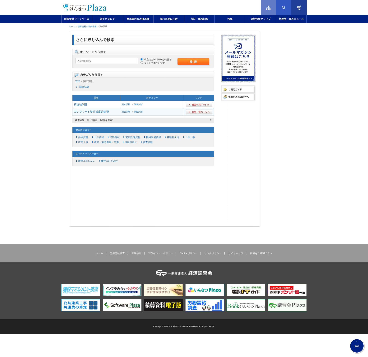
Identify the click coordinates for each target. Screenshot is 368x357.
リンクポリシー (213, 253)
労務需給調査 (117, 253)
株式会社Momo (86, 161)
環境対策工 (131, 142)
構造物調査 (80, 104)
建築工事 (83, 142)
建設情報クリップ (261, 19)
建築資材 (115, 137)
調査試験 (84, 86)
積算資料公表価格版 (138, 19)
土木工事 (190, 137)
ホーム (72, 26)
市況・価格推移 (199, 19)
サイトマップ (235, 253)
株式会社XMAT (109, 161)
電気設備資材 (132, 137)
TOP (77, 81)
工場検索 (136, 253)
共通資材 (83, 137)
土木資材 (99, 137)
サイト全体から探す (154, 63)
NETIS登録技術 (168, 19)
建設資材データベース (76, 19)
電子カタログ (107, 19)
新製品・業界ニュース (291, 19)
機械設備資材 (153, 137)
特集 (230, 19)
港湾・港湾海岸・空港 (106, 142)
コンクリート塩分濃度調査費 (91, 111)
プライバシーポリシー (160, 253)
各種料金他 (173, 137)
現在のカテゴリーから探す (157, 59)
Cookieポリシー (188, 253)
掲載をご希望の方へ (261, 253)
